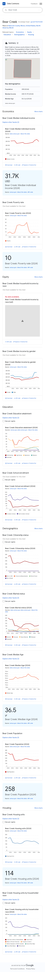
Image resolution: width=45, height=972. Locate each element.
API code (18, 165)
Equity (29, 32)
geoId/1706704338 (36, 22)
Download (9, 165)
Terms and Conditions (17, 969)
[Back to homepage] (4, 3)
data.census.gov (14, 134)
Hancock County (14, 26)
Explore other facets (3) (11, 598)
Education (7, 35)
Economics (20, 32)
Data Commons (13, 4)
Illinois (23, 26)
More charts (38, 111)
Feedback (34, 4)
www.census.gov (10, 103)
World (11, 28)
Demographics (19, 35)
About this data (25, 134)
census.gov (13, 192)
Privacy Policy (30, 969)
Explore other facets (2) (11, 122)
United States (31, 26)
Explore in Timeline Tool (30, 165)
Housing (31, 35)
